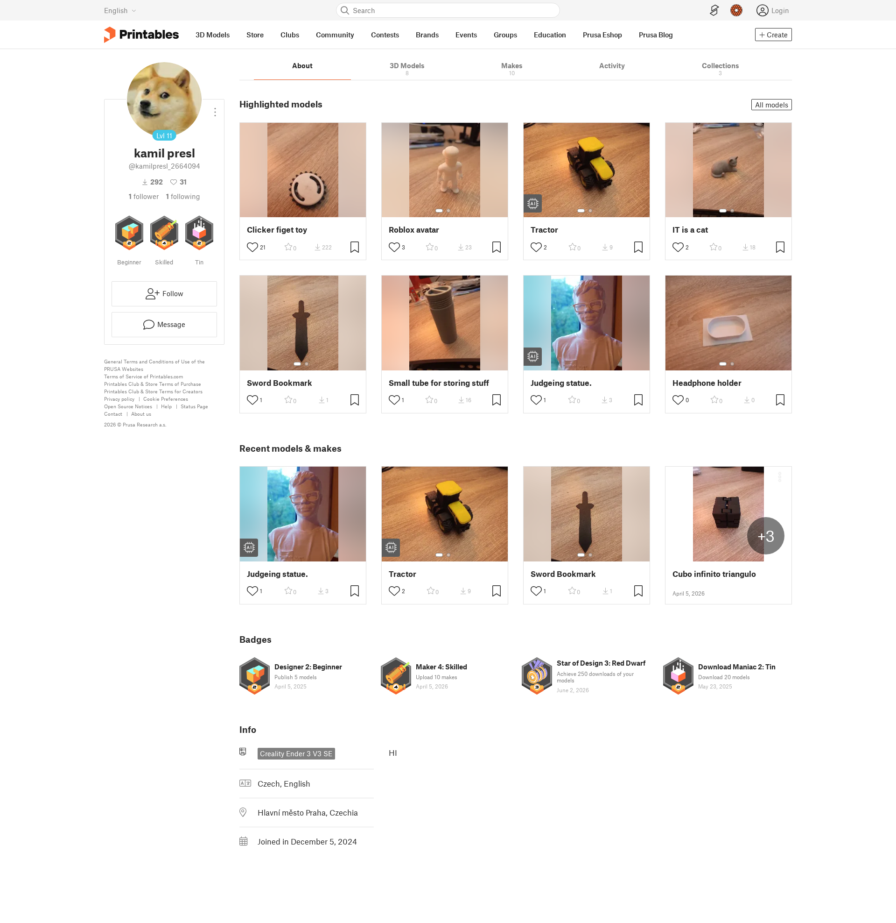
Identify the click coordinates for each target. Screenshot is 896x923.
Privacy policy (119, 399)
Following (183, 196)
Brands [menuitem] (427, 34)
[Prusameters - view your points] (736, 10)
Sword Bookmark (279, 382)
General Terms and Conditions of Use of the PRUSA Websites (154, 365)
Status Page (194, 406)
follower (144, 196)
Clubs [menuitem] (289, 34)
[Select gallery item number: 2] (448, 211)
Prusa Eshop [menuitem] (602, 34)
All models (771, 104)
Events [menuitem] (466, 34)
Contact (113, 414)
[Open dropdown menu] (215, 108)
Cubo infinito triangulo (714, 573)
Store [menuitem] (255, 34)
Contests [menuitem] (385, 34)
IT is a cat (690, 229)
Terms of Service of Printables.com (143, 376)
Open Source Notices (128, 406)
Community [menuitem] (335, 34)
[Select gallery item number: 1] (439, 211)
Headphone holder (707, 382)
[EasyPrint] (714, 10)
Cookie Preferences (165, 399)
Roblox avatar (414, 229)
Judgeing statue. (561, 382)
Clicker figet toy (277, 229)
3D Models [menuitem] (213, 34)
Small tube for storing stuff (439, 382)
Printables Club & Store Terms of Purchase (152, 384)
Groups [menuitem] (505, 34)
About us (141, 414)
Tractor (544, 229)
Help (166, 406)
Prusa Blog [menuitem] (656, 34)
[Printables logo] (141, 35)
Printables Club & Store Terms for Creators (153, 391)
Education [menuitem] (550, 34)
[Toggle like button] (252, 247)
